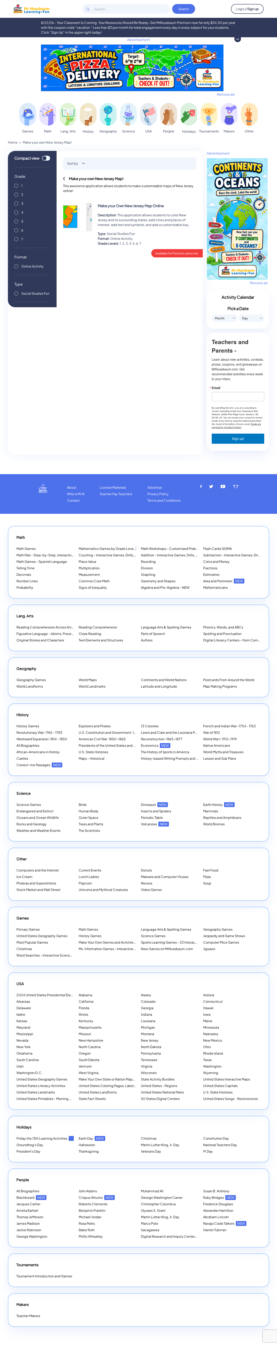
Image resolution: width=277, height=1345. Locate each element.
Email (216, 387)
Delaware (23, 1008)
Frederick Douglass (218, 1204)
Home (12, 142)
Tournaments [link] (209, 131)
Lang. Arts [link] (68, 131)
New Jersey (149, 1040)
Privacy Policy (158, 494)
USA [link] (148, 131)
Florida (84, 1008)
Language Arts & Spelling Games (166, 627)
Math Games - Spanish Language (41, 561)
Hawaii (208, 1008)
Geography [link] (108, 131)
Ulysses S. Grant (153, 1210)
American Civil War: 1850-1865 (102, 739)
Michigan (148, 1027)
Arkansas (23, 1001)
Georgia (147, 1008)
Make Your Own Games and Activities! (113, 942)
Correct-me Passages (38, 765)
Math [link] (48, 131)
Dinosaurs (153, 804)
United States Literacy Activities (40, 1086)
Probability (24, 587)
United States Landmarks (35, 1092)
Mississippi (24, 1034)
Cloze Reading (90, 633)
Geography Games (31, 680)
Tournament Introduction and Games (44, 1276)
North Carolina (90, 1047)
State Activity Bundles (158, 1079)
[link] (27, 114)
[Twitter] (211, 486)
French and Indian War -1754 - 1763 (229, 726)
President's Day (28, 1151)
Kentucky (86, 1021)
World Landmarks (92, 686)
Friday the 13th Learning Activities (47, 1138)
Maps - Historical (91, 758)
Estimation (211, 574)
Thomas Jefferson (29, 1217)
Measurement (89, 574)
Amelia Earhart (27, 1210)
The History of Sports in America (165, 752)
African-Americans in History (38, 752)
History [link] (88, 131)
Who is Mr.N (76, 494)
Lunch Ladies (89, 877)
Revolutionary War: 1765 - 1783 (39, 732)
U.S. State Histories (93, 752)
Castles (22, 758)
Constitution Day (216, 1138)
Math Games (26, 548)
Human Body (89, 811)
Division (147, 568)
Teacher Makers (28, 1316)
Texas (207, 1060)
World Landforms (29, 686)
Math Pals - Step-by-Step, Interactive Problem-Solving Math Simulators (70, 555)
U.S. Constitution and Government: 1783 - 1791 (114, 732)
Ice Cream (24, 877)
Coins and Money (216, 561)
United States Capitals (220, 1086)
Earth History (218, 804)
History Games (27, 726)
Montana (147, 1034)
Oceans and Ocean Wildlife (37, 817)
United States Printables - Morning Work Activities (54, 1098)
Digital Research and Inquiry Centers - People (181, 1236)
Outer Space (88, 817)
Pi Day (208, 1151)
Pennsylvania (151, 1053)
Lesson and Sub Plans (219, 758)
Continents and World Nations (164, 680)
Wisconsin (149, 1073)
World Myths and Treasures (223, 752)
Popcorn (85, 883)
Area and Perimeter (223, 581)
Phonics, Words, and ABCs (223, 627)
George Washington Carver (162, 1197)
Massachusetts (90, 1027)
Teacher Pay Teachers (116, 494)
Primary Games (28, 929)
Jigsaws (209, 949)
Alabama (85, 995)
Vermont (85, 1066)
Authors (146, 640)
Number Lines (27, 581)
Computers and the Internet (37, 870)
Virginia (146, 1066)
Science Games (28, 804)
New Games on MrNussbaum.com (167, 949)
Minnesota (211, 1027)
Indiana (146, 1014)
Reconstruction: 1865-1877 (161, 739)
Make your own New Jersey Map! (47, 142)
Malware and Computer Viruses (164, 877)
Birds (83, 804)
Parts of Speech (153, 633)
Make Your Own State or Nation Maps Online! (118, 1079)
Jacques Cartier (28, 1204)
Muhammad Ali (152, 1191)
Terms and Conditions (164, 500)
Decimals (23, 574)
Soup (207, 883)
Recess (146, 883)
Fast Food (210, 870)
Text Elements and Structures (101, 640)
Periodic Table (152, 817)
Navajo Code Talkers (224, 1223)
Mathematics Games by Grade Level (112, 548)
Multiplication (89, 568)
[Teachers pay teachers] (236, 486)
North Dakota (151, 1047)
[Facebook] (201, 486)
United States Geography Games (41, 936)
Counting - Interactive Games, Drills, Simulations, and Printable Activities (134, 555)
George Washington (31, 1236)
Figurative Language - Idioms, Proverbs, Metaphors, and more (63, 633)
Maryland (23, 1027)
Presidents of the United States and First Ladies (115, 745)
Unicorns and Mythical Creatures (103, 889)
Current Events (90, 870)
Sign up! (238, 438)
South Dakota (89, 1060)
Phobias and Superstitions (36, 883)
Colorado (148, 1001)
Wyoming (210, 1073)
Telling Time (25, 568)
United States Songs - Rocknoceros (230, 1098)
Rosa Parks (87, 1223)
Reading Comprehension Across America (53, 627)
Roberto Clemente (93, 1204)
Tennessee (149, 1060)
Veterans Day (151, 1151)
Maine (207, 1021)
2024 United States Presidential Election (52, 995)
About (71, 487)
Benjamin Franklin (92, 1210)
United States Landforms (98, 1092)
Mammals (210, 811)
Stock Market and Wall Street (38, 889)
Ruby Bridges (218, 1197)
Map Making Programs (220, 686)
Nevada (22, 1040)
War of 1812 (211, 732)
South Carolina (27, 1060)
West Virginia (89, 1073)
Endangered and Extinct (35, 811)
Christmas (24, 949)
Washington (212, 1066)
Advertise (154, 487)
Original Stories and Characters (40, 640)
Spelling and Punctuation (222, 633)
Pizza (207, 877)
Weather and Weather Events (38, 830)
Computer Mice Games (221, 942)
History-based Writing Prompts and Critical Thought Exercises (188, 758)
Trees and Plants (91, 824)
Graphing (148, 574)
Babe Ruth (86, 1230)
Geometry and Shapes (158, 581)
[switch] (46, 158)
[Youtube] (223, 486)
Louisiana (148, 1021)
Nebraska (210, 1034)
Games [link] (27, 131)
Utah (20, 1066)
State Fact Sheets (92, 1098)
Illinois (83, 1014)
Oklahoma (24, 1053)
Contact (73, 500)
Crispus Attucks (96, 1197)
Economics (155, 745)
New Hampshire (91, 1040)
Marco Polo (149, 1223)
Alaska (146, 995)
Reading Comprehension (98, 627)
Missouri (85, 1034)
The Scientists (89, 830)
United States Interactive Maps (226, 1079)
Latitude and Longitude (159, 686)
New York (23, 1047)
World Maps (88, 680)
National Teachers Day (220, 1145)
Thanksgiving (89, 1151)
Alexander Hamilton (218, 1210)
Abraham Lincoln (216, 1217)
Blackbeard (30, 1197)
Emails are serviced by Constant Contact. (236, 425)
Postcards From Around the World (228, 680)
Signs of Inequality (93, 587)
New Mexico (212, 1040)
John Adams (88, 1191)
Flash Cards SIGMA (217, 548)
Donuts (146, 870)
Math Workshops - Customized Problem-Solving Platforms (185, 548)
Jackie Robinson (28, 1230)
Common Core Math (94, 581)
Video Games (151, 889)
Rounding (148, 561)
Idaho (20, 1014)
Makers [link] (229, 131)
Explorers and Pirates (95, 726)
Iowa (206, 1014)
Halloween (87, 1145)
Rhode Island (213, 1053)
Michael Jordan (90, 1217)
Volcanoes (154, 824)
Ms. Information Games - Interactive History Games (118, 949)
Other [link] (249, 131)
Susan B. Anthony (216, 1191)
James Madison (28, 1223)
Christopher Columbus (158, 1204)
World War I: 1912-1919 (220, 739)
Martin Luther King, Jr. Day (160, 1145)
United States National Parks (162, 1092)
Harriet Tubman (214, 1230)
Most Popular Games (32, 942)
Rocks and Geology (31, 824)
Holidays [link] (189, 131)
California (86, 1001)
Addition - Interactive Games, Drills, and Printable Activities (186, 555)
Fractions (210, 568)
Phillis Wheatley (91, 1236)
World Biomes (214, 824)
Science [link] (128, 131)
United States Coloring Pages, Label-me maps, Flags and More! (127, 1086)
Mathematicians (215, 587)
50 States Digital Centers (160, 1098)
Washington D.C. (29, 1073)
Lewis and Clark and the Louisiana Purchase (174, 732)
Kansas (21, 1021)
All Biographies (27, 745)
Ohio (207, 1047)
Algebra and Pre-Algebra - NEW (165, 587)
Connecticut (213, 1001)
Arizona (208, 995)
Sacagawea (150, 1230)
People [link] (168, 131)
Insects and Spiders (156, 811)
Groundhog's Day (29, 1145)
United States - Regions (159, 1086)
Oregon (85, 1053)
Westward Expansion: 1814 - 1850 (41, 739)
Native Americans (216, 745)
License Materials (113, 487)
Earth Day (91, 1138)
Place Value (87, 561)
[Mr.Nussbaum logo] (31, 8)
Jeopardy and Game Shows (224, 936)
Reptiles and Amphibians (222, 817)
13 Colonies (150, 726)
